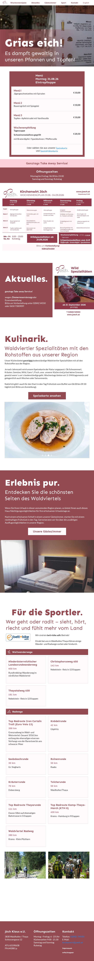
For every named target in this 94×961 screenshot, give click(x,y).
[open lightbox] (47, 219)
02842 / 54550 (77, 936)
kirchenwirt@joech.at (72, 942)
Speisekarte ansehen (47, 395)
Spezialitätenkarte (49, 151)
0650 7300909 (17, 306)
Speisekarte (61, 148)
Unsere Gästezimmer (47, 531)
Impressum (67, 948)
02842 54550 (39, 303)
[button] (9, 430)
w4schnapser (68, 952)
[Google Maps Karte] (47, 906)
